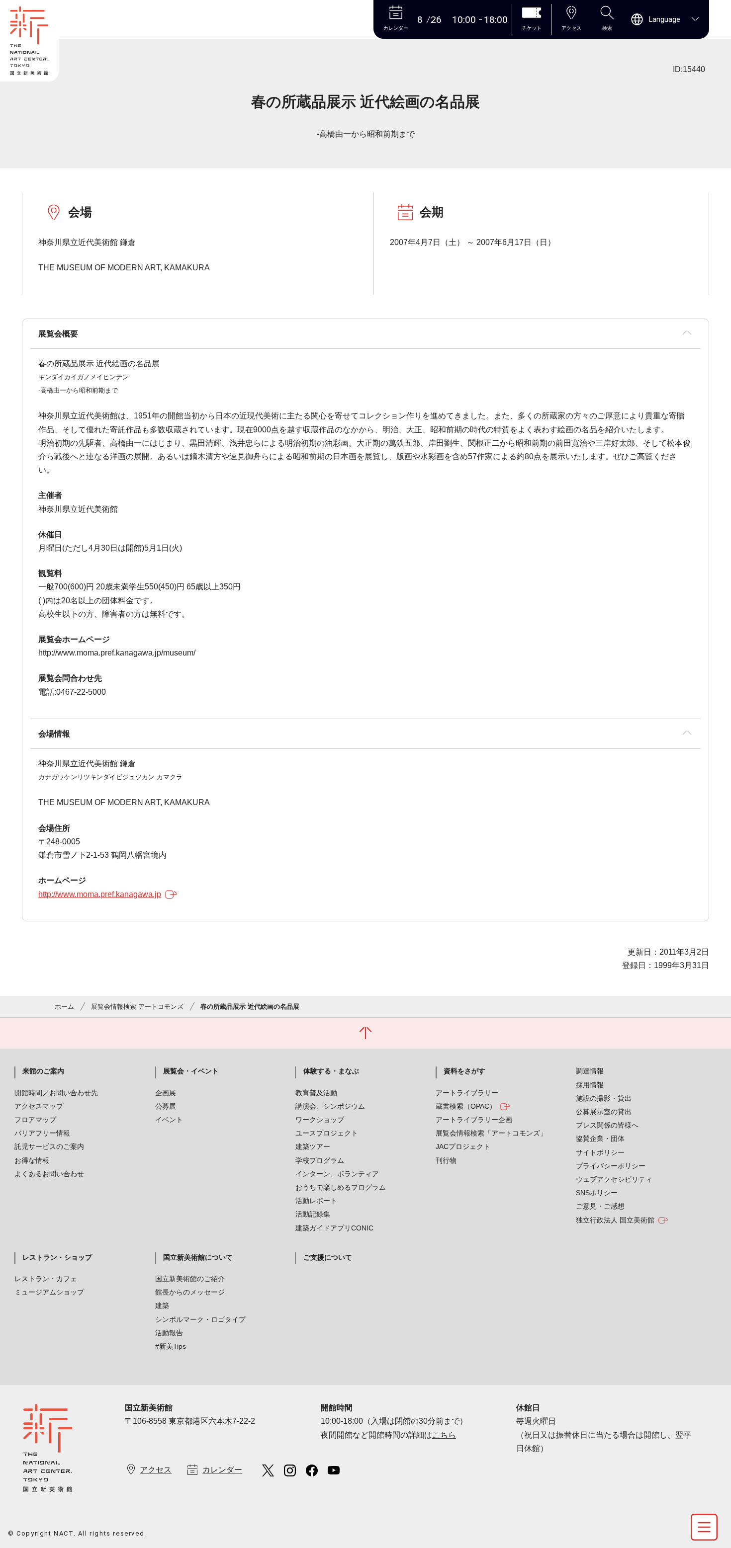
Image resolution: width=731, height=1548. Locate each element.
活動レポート (316, 1201)
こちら (444, 1435)
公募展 (165, 1106)
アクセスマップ (38, 1106)
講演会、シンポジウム (330, 1106)
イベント (169, 1120)
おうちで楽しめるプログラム (340, 1187)
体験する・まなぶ (331, 1071)
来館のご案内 (43, 1071)
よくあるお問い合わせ (49, 1174)
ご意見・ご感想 (600, 1206)
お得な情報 (31, 1160)
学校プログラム (319, 1160)
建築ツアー (312, 1146)
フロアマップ (35, 1120)
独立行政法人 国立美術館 (615, 1220)
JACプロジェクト (463, 1146)
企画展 (165, 1093)
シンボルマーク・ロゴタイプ (200, 1319)
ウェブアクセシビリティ (614, 1179)
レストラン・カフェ (45, 1279)
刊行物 (446, 1160)
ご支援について (327, 1257)
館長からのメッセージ (190, 1292)
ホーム (64, 1006)
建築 (162, 1305)
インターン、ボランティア (337, 1174)
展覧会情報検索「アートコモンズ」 (491, 1133)
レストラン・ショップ (57, 1257)
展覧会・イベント (191, 1071)
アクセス (156, 1470)
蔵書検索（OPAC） (466, 1106)
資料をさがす (464, 1071)
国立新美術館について (198, 1257)
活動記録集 (312, 1214)
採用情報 (590, 1085)
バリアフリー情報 (42, 1133)
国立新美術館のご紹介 (190, 1279)
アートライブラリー (467, 1093)
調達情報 (590, 1071)
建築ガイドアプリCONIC (334, 1228)
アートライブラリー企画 (474, 1120)
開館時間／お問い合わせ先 (56, 1093)
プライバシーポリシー (610, 1166)
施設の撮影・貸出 (604, 1098)
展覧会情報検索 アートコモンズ (137, 1006)
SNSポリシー (597, 1193)
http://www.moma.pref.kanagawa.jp (99, 894)
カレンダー (222, 1470)
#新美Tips (170, 1346)
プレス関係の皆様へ (607, 1125)
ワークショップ (319, 1120)
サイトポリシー (600, 1152)
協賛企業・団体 (600, 1138)
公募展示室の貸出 (604, 1112)
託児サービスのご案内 (49, 1146)
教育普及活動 (316, 1093)
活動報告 (169, 1333)
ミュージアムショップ (49, 1292)
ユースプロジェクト (326, 1133)
